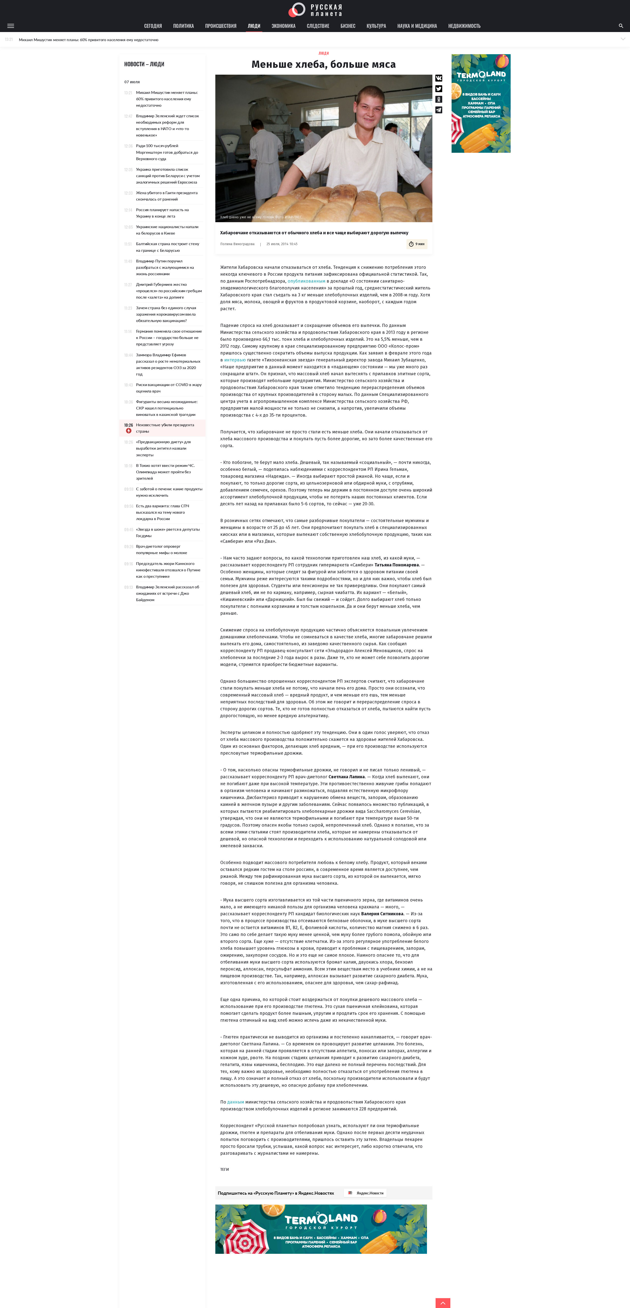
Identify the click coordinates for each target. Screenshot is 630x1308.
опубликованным (306, 281)
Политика (183, 25)
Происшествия (220, 25)
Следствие (318, 25)
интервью (235, 360)
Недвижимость (464, 25)
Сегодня (153, 25)
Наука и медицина (417, 25)
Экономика (284, 25)
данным (235, 1102)
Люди (254, 25)
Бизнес (348, 25)
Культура (376, 25)
